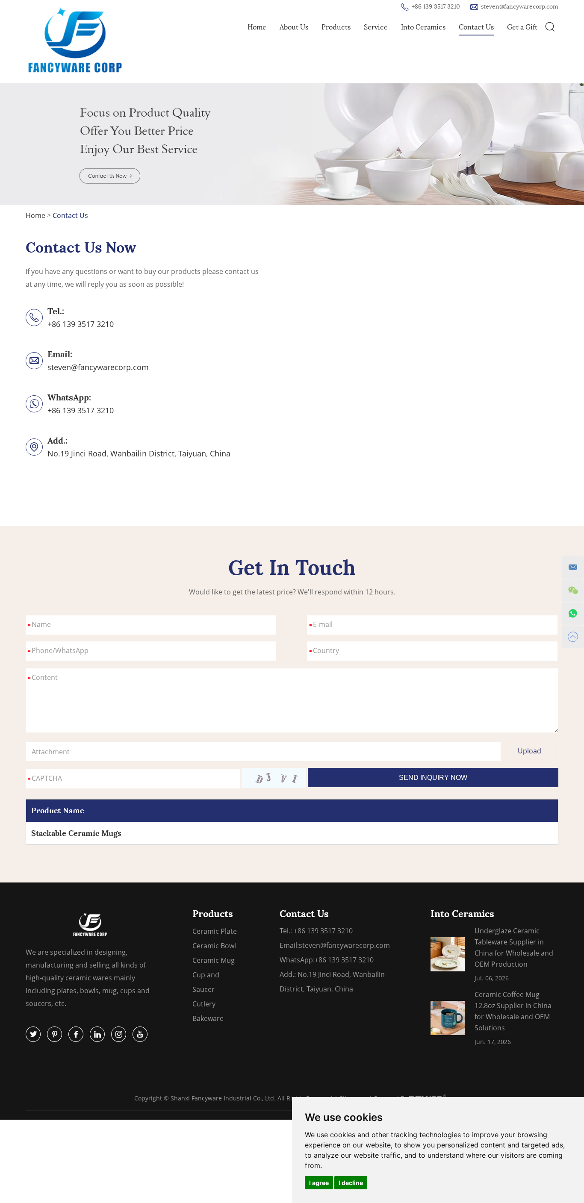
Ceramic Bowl (214, 945)
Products (336, 27)
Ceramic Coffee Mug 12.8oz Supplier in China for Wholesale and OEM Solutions (513, 1011)
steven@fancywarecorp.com (519, 6)
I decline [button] (351, 1182)
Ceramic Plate (214, 931)
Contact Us (476, 27)
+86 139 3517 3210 (80, 410)
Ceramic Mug (213, 960)
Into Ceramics (423, 27)
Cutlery (203, 1004)
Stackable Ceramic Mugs (76, 833)
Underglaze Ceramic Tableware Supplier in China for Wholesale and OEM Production (514, 947)
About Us (294, 27)
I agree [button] (319, 1182)
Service (376, 27)
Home (257, 27)
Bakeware (208, 1018)
